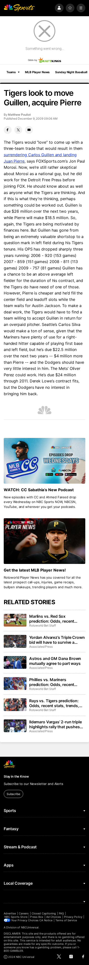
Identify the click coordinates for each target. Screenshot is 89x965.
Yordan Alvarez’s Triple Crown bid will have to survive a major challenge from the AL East (57, 640)
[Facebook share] (8, 130)
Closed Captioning (44, 913)
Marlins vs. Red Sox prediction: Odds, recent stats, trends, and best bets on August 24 (55, 619)
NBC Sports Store (15, 917)
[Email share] (29, 130)
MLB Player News (37, 72)
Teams (11, 72)
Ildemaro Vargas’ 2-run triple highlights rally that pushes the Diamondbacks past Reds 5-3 (56, 724)
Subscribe (13, 794)
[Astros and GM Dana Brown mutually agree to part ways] (15, 662)
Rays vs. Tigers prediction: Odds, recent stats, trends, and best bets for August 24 (55, 703)
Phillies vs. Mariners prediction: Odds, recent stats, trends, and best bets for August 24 (55, 682)
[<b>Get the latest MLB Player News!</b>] (44, 541)
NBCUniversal (30, 927)
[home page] (19, 8)
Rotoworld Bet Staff (42, 625)
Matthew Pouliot (19, 114)
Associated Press (41, 646)
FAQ (61, 913)
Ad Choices (53, 917)
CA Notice (45, 920)
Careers (24, 913)
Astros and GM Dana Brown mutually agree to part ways (55, 661)
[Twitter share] (18, 130)
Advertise (10, 913)
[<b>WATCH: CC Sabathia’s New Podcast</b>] (44, 461)
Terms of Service (66, 920)
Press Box (36, 917)
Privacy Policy (73, 917)
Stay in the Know (16, 776)
